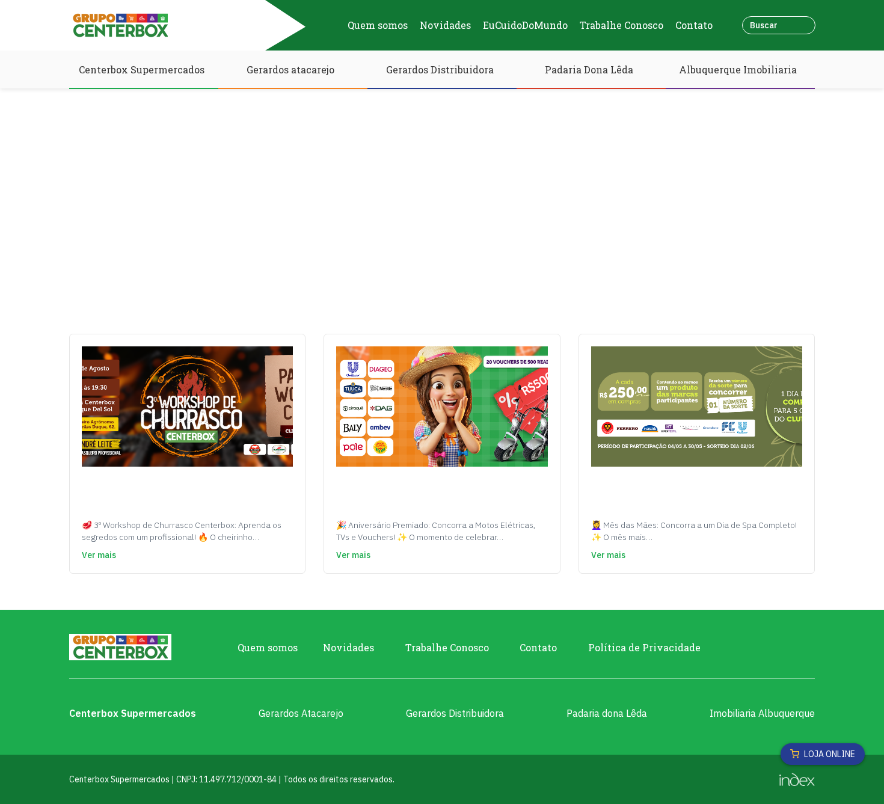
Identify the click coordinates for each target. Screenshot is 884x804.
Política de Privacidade (644, 647)
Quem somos (378, 25)
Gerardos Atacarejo (301, 713)
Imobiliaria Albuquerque (762, 713)
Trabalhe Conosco (621, 25)
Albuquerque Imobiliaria (738, 69)
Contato (694, 25)
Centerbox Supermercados (141, 69)
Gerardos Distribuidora (440, 69)
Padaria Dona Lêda (589, 69)
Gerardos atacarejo (290, 69)
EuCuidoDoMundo (525, 25)
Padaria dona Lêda (606, 713)
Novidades (445, 25)
